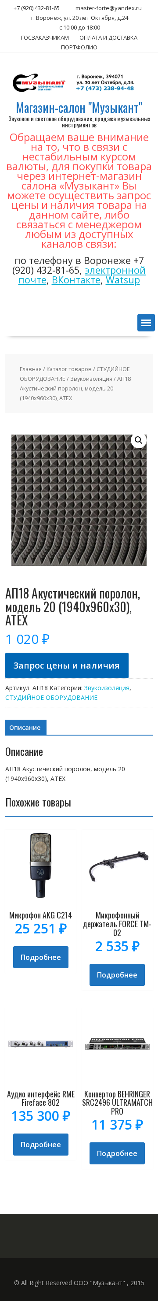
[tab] (25, 728)
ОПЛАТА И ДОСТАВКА (108, 37)
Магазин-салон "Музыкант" (79, 107)
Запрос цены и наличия (67, 665)
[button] (146, 322)
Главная (31, 369)
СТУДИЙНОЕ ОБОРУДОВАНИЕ (51, 697)
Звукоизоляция (91, 379)
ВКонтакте (76, 279)
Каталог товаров (69, 369)
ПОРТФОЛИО (79, 47)
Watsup (123, 279)
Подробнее (41, 957)
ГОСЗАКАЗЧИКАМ (45, 37)
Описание (24, 727)
